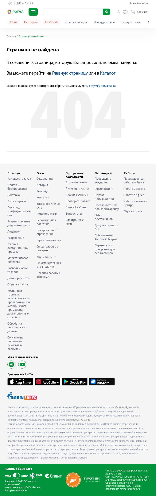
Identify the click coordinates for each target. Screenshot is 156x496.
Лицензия (14, 231)
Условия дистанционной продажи (18, 248)
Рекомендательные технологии (49, 265)
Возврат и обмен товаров (18, 270)
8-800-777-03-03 (18, 469)
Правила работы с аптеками (48, 275)
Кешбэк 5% (51, 22)
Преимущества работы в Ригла (134, 180)
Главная (11, 36)
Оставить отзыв (47, 214)
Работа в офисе (134, 195)
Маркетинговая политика (17, 260)
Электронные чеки (75, 222)
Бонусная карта (139, 3)
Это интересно (17, 201)
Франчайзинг (104, 188)
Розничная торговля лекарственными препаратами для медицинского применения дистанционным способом (18, 304)
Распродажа (31, 22)
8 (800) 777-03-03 (80, 420)
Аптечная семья (76, 182)
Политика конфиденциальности (19, 211)
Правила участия (77, 195)
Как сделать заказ (19, 178)
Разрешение (15, 238)
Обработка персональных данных (17, 327)
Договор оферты (18, 278)
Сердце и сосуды (131, 22)
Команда (42, 191)
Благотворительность (48, 205)
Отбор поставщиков (104, 217)
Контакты (43, 197)
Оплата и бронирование (17, 187)
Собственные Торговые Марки (106, 237)
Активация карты (77, 188)
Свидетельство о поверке (48, 248)
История (42, 185)
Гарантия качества (49, 240)
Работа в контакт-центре (135, 203)
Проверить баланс (78, 201)
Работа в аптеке (134, 188)
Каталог (107, 73)
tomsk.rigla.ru (125, 407)
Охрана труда (133, 211)
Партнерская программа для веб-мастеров (105, 249)
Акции (13, 22)
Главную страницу (70, 73)
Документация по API (106, 227)
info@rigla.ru (133, 489)
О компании (45, 178)
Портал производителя (105, 197)
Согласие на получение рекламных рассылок (15, 343)
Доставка (13, 195)
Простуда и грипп (104, 22)
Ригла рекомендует (76, 22)
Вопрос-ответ (75, 213)
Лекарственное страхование (47, 232)
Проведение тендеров (103, 180)
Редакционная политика (46, 222)
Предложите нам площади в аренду (107, 207)
